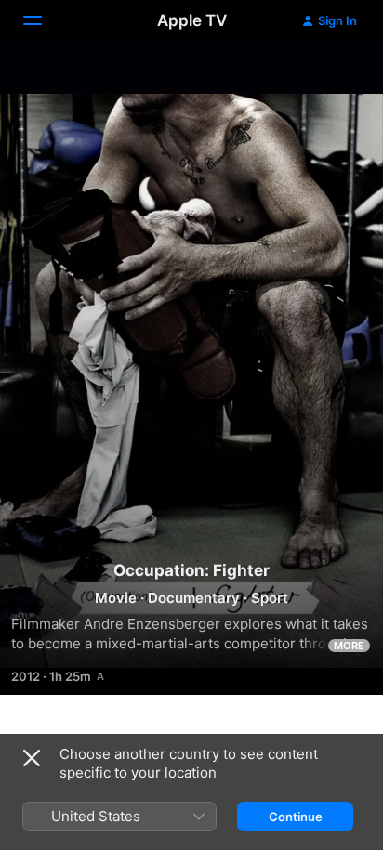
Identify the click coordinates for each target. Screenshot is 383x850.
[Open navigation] (43, 20)
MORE (349, 645)
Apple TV (192, 20)
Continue (296, 816)
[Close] (31, 758)
